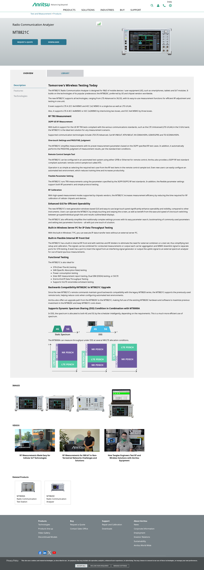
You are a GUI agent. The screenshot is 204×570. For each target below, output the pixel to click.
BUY (122, 9)
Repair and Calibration (112, 524)
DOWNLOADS (53, 42)
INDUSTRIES (107, 9)
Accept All (81, 566)
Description (20, 85)
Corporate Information (144, 529)
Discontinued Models (47, 537)
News (136, 524)
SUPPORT (135, 9)
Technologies (20, 96)
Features (18, 90)
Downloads (107, 529)
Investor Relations (142, 537)
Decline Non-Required (99, 566)
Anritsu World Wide (142, 545)
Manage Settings (120, 566)
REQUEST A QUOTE (25, 42)
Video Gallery (44, 533)
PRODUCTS (69, 9)
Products (57, 13)
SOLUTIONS (88, 9)
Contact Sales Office (79, 529)
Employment (139, 533)
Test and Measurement (41, 13)
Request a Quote (77, 524)
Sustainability (140, 541)
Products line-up (45, 529)
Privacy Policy (12, 561)
